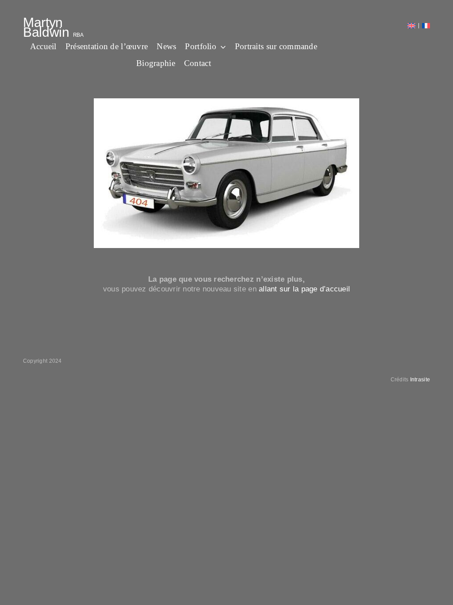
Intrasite (420, 379)
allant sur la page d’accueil (304, 289)
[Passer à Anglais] (411, 25)
